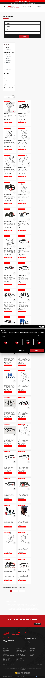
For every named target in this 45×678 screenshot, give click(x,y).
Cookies (18, 659)
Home (5, 13)
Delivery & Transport (20, 655)
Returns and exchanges (21, 654)
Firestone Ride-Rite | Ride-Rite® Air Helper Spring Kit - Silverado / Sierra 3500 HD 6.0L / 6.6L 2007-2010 (9, 252)
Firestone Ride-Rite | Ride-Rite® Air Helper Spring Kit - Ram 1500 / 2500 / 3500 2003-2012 (24, 575)
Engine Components (7, 653)
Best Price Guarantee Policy (22, 653)
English (24, 6)
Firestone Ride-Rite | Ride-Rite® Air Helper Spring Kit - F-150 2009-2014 (24, 413)
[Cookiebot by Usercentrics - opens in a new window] (39, 327)
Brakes (4, 651)
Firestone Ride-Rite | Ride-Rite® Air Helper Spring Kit (23, 143)
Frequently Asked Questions (22, 651)
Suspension (12, 13)
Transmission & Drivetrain (8, 655)
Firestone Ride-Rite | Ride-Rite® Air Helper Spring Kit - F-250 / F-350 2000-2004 (9, 143)
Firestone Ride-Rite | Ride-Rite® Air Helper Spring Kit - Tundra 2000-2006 (9, 359)
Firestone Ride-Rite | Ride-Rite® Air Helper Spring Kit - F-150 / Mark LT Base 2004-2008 (9, 575)
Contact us (18, 656)
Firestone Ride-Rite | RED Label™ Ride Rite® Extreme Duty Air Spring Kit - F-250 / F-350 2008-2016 (10, 306)
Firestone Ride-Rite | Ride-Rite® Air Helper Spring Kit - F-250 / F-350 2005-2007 (24, 494)
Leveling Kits (18, 13)
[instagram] (29, 642)
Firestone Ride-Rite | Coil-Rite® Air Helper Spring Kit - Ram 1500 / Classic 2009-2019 (9, 387)
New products (6, 656)
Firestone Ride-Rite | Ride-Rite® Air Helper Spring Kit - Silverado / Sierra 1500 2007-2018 (24, 468)
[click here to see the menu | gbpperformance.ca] (4, 6)
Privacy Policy (19, 658)
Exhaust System (6, 660)
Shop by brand (6, 659)
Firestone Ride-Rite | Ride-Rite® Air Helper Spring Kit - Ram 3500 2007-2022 (24, 440)
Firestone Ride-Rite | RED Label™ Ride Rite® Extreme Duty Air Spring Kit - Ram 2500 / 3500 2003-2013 (23, 306)
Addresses (32, 654)
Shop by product (6, 658)
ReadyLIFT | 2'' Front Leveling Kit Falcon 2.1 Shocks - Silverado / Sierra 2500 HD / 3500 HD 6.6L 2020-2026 (10, 117)
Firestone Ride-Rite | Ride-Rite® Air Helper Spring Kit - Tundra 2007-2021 (9, 467)
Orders (31, 651)
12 (19, 590)
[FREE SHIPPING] (10, 106)
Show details (39, 346)
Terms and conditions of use (22, 660)
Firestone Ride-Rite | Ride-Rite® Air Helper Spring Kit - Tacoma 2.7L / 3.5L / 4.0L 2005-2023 (9, 495)
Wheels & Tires (6, 650)
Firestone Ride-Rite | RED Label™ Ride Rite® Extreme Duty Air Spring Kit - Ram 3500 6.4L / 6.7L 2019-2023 (24, 252)
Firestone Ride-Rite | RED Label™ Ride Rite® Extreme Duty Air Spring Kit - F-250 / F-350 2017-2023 (24, 117)
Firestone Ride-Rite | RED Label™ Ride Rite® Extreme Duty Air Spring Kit (23, 224)
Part (8, 13)
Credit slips (32, 653)
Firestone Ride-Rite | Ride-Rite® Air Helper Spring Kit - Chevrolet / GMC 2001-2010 (24, 359)
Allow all (36, 350)
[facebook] (26, 642)
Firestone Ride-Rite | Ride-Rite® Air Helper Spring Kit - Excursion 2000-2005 (9, 521)
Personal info (32, 650)
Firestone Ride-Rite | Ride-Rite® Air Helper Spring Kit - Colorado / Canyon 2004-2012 (24, 522)
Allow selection (22, 350)
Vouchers (31, 655)
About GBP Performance (21, 650)
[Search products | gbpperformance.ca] (40, 10)
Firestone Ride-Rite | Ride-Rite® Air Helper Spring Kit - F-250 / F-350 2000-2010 (9, 413)
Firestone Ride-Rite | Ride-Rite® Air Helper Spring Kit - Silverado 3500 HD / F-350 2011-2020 (9, 171)
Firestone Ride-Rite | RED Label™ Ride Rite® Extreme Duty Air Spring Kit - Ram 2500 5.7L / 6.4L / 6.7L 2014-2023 (24, 279)
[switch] (17, 343)
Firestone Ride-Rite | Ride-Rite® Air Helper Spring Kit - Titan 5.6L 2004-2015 (24, 548)
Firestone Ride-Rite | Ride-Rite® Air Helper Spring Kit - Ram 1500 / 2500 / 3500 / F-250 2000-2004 (10, 198)
